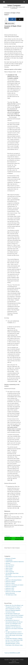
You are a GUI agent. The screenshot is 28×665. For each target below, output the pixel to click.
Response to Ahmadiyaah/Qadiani (14, 580)
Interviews (8, 563)
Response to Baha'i (10, 583)
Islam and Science (10, 565)
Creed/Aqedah (9, 560)
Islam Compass (14, 5)
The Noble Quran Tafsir (11, 594)
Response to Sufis (10, 589)
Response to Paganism (11, 586)
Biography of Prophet (11, 558)
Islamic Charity (9, 568)
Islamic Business (9, 566)
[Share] (12, 19)
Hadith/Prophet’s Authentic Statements (15, 561)
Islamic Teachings (10, 571)
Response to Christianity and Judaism (14, 584)
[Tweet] (19, 19)
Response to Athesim (11, 581)
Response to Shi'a (10, 588)
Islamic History (9, 570)
